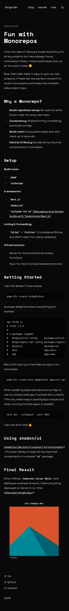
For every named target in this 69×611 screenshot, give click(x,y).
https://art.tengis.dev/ (18, 492)
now (53, 7)
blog (31, 7)
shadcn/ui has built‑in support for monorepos (33, 447)
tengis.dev (11, 7)
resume (42, 7)
